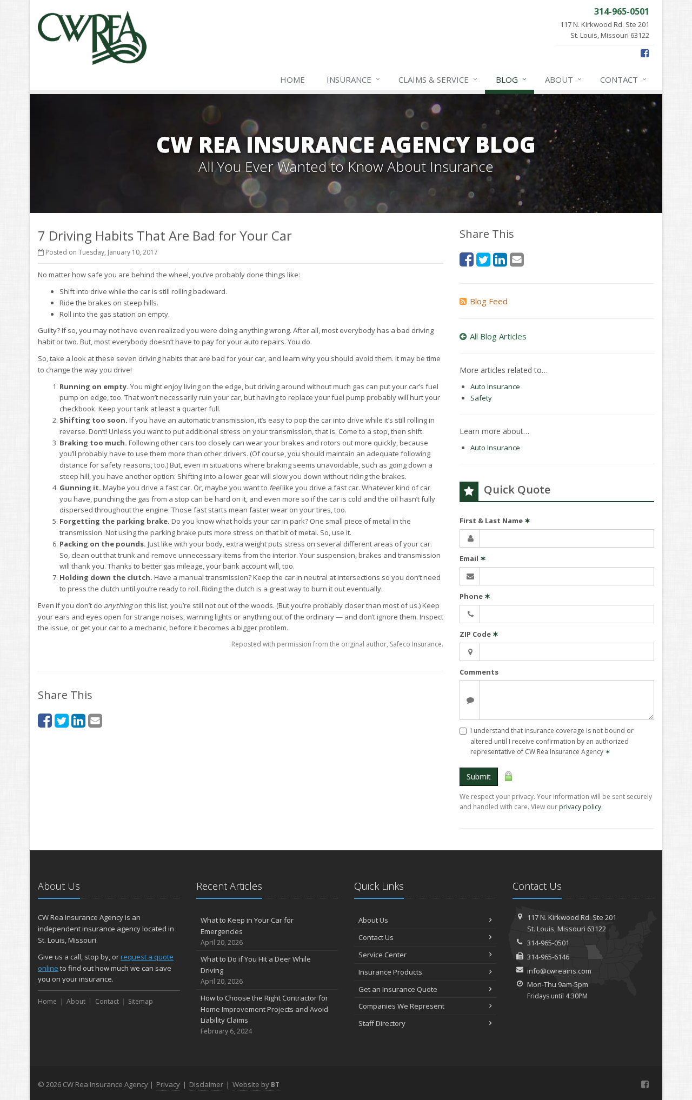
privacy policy (580, 806)
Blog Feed (489, 301)
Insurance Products (390, 972)
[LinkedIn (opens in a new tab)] (78, 720)
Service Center (382, 954)
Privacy (168, 1084)
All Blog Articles (498, 336)
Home (292, 79)
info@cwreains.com (559, 971)
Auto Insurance (495, 386)
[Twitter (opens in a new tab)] (62, 720)
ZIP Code (479, 634)
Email (473, 558)
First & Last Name (495, 520)
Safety (481, 398)
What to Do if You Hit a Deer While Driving (256, 970)
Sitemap (140, 1001)
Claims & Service (437, 79)
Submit (479, 776)
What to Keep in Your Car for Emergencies (247, 931)
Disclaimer (206, 1084)
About (563, 79)
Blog (511, 79)
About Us (373, 920)
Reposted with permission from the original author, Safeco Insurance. (337, 644)
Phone (475, 596)
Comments (479, 672)
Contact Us (376, 937)
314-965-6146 (548, 957)
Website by (256, 1084)
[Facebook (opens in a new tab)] (645, 52)
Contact (623, 79)
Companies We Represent (401, 1006)
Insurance (353, 79)
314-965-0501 (548, 943)
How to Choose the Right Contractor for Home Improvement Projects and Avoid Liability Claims (264, 1014)
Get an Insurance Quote (397, 989)
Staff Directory (381, 1023)
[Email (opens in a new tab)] (95, 720)
